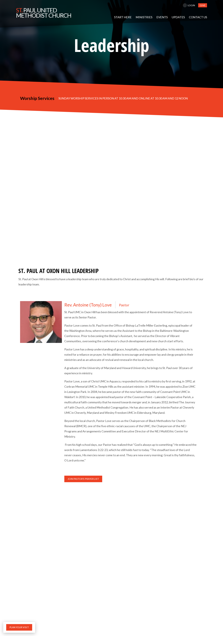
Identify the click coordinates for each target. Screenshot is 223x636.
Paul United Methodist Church (43, 13)
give (202, 5)
